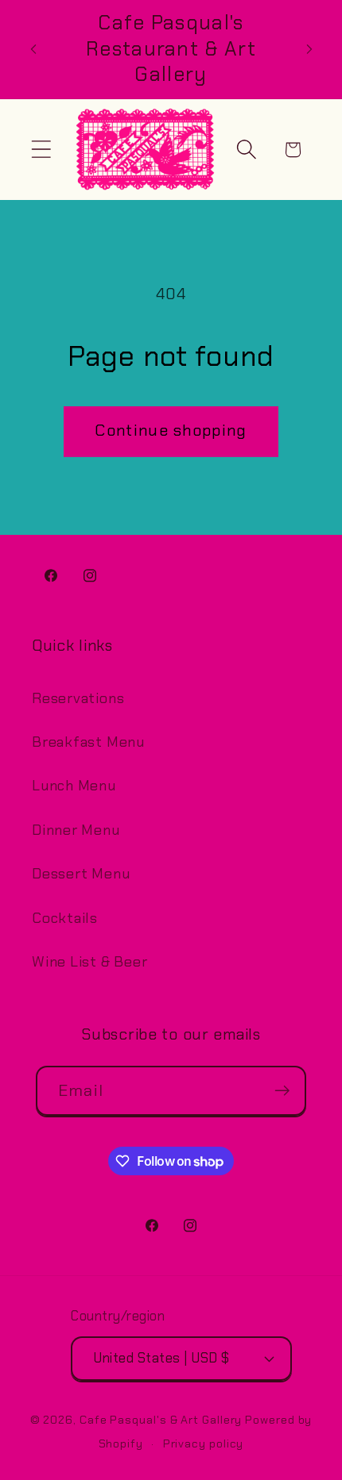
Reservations (78, 698)
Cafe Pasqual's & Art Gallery (161, 1420)
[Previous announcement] (33, 49)
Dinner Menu (76, 830)
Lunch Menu (74, 785)
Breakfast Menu (88, 742)
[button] (41, 149)
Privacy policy (203, 1443)
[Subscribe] (282, 1091)
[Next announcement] (309, 49)
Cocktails (65, 918)
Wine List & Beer (89, 961)
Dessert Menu (81, 873)
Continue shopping (171, 430)
